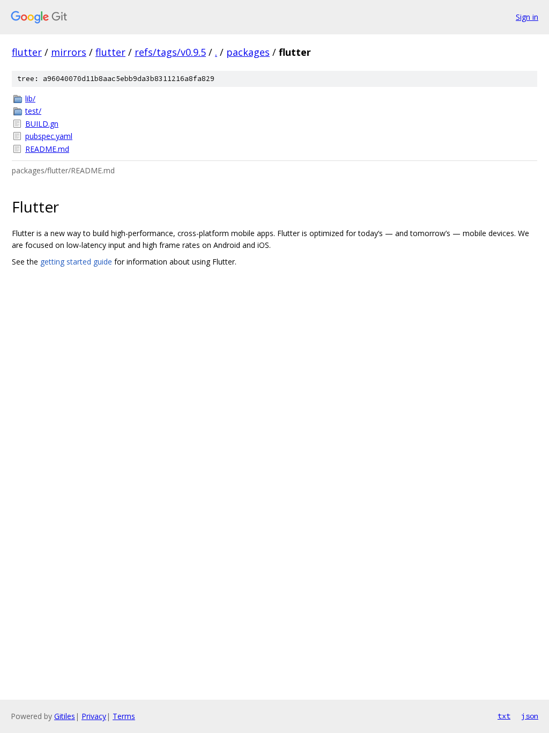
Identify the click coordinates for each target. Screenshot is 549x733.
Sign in (527, 17)
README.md (47, 149)
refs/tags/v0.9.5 (170, 52)
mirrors (68, 52)
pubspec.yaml (48, 136)
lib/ (30, 98)
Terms (124, 716)
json (529, 716)
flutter (27, 52)
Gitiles (64, 716)
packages (248, 52)
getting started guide (76, 261)
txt (504, 716)
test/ (33, 111)
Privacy (93, 716)
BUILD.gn (41, 124)
